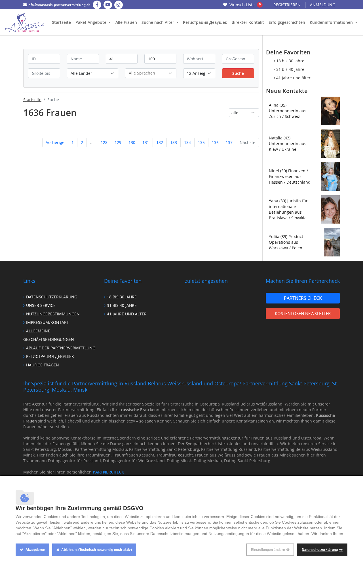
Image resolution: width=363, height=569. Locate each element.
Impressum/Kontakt (47, 322)
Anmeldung (322, 4)
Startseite (61, 22)
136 (215, 142)
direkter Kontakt (248, 22)
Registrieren (287, 4)
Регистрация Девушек (205, 22)
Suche (238, 73)
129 (118, 142)
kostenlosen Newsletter (303, 313)
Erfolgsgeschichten (287, 22)
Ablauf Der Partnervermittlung (60, 348)
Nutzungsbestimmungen (53, 314)
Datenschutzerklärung (51, 297)
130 (131, 142)
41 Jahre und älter (293, 77)
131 (145, 142)
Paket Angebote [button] (91, 22)
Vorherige (55, 142)
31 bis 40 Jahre (290, 69)
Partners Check (303, 298)
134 (187, 142)
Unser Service (41, 305)
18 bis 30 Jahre (290, 60)
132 (159, 142)
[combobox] (150, 73)
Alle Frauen (126, 22)
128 (104, 142)
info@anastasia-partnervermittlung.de (58, 4)
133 (173, 142)
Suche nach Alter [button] (158, 22)
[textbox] (151, 73)
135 (201, 142)
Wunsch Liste (245, 4)
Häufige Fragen (42, 365)
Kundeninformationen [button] (332, 22)
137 (229, 142)
